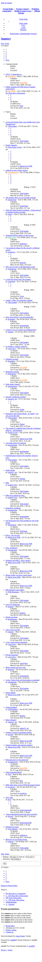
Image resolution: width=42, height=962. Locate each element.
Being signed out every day (16, 667)
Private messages (12, 655)
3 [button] (6, 54)
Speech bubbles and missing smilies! (19, 745)
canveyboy (12, 349)
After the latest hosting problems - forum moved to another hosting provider (23, 211)
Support (6, 38)
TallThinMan (13, 709)
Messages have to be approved (17, 760)
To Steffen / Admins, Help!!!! (16, 347)
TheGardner (12, 126)
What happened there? (14, 772)
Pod (9, 774)
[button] (7, 60)
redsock (11, 842)
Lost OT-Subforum (13, 605)
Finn (21, 106)
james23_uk (12, 399)
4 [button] (6, 56)
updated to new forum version (17, 170)
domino (22, 479)
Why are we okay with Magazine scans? (20, 267)
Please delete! (11, 693)
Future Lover (13, 433)
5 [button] (6, 58)
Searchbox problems (13, 508)
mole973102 (12, 485)
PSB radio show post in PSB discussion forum (23, 785)
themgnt (11, 670)
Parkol (22, 424)
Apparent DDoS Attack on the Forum (19, 235)
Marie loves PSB (26, 166)
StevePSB (11, 76)
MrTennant (12, 525)
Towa (22, 296)
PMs (7, 483)
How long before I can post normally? (20, 317)
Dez (21, 781)
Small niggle (10, 470)
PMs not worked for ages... (16, 495)
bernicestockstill (26, 810)
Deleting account (12, 359)
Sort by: (22, 857)
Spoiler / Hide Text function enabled (19, 300)
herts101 (23, 263)
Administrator (13, 172)
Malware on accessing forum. (16, 839)
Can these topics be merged (16, 443)
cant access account (13, 630)
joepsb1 (11, 632)
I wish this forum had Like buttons (18, 279)
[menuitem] (23, 25)
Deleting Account (12, 827)
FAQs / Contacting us (14, 74)
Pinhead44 (12, 374)
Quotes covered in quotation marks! (19, 732)
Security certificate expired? (16, 397)
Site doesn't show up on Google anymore (21, 198)
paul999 (32, 946)
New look (9, 798)
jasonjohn (11, 281)
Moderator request (12, 372)
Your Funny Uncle (15, 147)
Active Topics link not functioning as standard (22, 680)
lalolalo (10, 332)
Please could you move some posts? (19, 575)
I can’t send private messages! (17, 642)
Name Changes (11, 145)
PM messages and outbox (15, 590)
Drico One (12, 237)
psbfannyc (23, 244)
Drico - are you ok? (13, 535)
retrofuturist (12, 682)
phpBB (13, 940)
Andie (22, 409)
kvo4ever (11, 787)
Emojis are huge (12, 617)
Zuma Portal (20, 936)
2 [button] (6, 52)
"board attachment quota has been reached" (21, 814)
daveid (10, 735)
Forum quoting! (11, 707)
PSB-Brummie (13, 592)
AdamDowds (13, 762)
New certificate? (12, 548)
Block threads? (11, 720)
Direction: (7, 859)
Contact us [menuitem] (9, 932)
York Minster (13, 829)
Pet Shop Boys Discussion (15, 93)
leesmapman (24, 326)
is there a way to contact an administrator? (21, 330)
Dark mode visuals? (13, 384)
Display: (6, 857)
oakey (10, 214)
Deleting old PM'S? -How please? (18, 560)
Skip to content (6, 3)
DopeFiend (12, 200)
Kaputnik (11, 319)
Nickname (23, 531)
